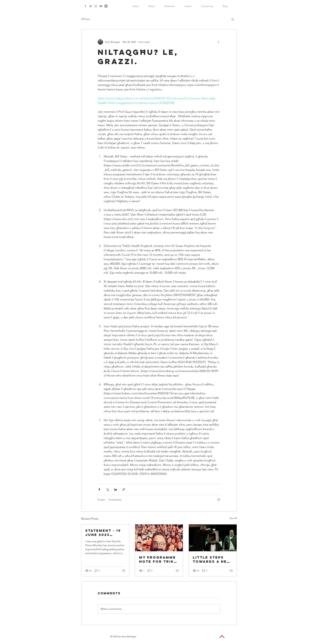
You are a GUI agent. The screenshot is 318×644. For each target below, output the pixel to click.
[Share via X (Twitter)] (107, 489)
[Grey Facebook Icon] (85, 6)
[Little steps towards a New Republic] (213, 537)
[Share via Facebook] (99, 489)
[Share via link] (123, 489)
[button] (232, 19)
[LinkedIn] (106, 6)
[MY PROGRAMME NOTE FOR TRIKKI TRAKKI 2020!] (159, 537)
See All (233, 518)
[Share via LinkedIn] (115, 489)
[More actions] (218, 42)
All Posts (85, 19)
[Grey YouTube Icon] (101, 6)
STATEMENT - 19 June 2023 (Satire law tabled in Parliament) (103, 532)
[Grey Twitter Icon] (90, 6)
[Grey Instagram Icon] (95, 6)
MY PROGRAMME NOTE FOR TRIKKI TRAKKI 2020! (159, 559)
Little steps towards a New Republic (212, 559)
